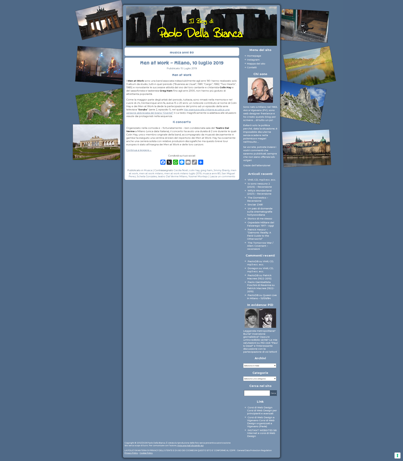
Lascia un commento (222, 176)
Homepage (254, 55)
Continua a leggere (139, 150)
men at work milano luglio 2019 (183, 173)
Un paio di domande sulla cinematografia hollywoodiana (259, 211)
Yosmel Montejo (198, 176)
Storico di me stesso (260, 218)
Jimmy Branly (221, 170)
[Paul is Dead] (260, 318)
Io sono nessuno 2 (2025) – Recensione (259, 185)
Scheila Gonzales (147, 176)
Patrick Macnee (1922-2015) (259, 277)
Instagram (253, 59)
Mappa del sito (256, 63)
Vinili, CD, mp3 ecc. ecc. (262, 179)
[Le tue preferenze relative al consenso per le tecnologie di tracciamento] (397, 455)
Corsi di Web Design (260, 407)
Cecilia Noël (181, 170)
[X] (169, 163)
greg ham (206, 170)
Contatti (252, 67)
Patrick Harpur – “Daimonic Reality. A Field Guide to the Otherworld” (259, 234)
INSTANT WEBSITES (260, 430)
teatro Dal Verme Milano (172, 176)
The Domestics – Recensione (257, 199)
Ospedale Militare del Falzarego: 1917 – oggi (260, 224)
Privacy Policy (131, 453)
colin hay (194, 170)
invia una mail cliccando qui (190, 445)
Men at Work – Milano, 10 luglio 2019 (182, 63)
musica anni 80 (212, 173)
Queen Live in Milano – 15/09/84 (262, 297)
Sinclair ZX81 (255, 204)
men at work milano (151, 173)
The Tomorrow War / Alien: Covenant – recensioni (260, 246)
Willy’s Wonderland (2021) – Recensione (259, 192)
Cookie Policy (146, 453)
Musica (148, 170)
